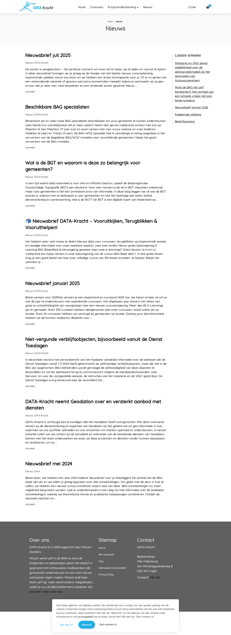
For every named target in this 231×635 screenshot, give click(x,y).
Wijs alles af (66, 624)
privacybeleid (85, 616)
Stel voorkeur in (108, 624)
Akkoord (87, 624)
